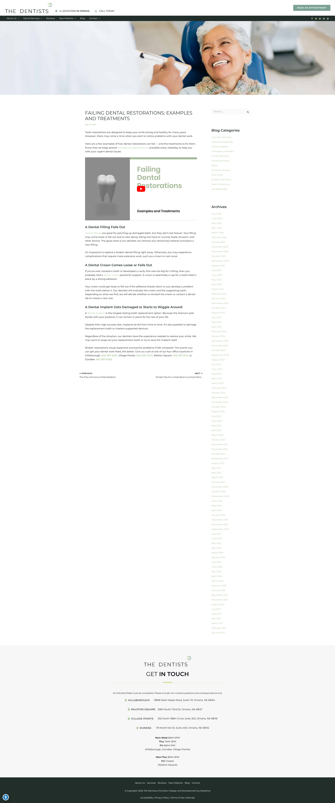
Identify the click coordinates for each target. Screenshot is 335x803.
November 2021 (219, 449)
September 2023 (220, 355)
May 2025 (216, 279)
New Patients (176, 783)
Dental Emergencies (222, 142)
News (214, 165)
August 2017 (217, 604)
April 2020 (216, 510)
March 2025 (217, 289)
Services (151, 783)
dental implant (96, 313)
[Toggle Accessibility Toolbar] (6, 797)
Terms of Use (177, 797)
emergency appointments (133, 147)
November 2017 (219, 600)
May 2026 (216, 223)
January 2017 (218, 632)
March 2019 (217, 552)
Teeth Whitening (220, 184)
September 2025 (220, 261)
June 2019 (216, 538)
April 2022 (216, 430)
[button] (311, 8)
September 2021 (220, 458)
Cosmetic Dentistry (221, 137)
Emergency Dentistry (222, 151)
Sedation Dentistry (221, 179)
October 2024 (218, 308)
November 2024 (219, 303)
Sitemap (190, 797)
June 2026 (216, 218)
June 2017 (216, 614)
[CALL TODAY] (105, 11)
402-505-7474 (144, 355)
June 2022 (216, 421)
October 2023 (218, 350)
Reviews (162, 783)
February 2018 (218, 585)
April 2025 (216, 284)
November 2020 (219, 487)
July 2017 (216, 609)
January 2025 (218, 298)
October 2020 (218, 491)
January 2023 (218, 392)
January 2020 (218, 515)
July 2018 (216, 562)
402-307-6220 (104, 359)
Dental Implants (219, 146)
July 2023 (216, 364)
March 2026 (217, 232)
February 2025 (218, 294)
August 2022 (218, 411)
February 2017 (218, 628)
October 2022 (218, 407)
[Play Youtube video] (141, 188)
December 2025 (219, 247)
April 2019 (216, 548)
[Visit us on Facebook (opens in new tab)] (312, 18)
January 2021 (218, 482)
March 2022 (217, 435)
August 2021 (217, 463)
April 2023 (216, 378)
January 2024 (218, 336)
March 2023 (217, 383)
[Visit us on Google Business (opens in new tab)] (316, 18)
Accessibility (146, 797)
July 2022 (216, 416)
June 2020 (216, 501)
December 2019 (219, 520)
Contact (196, 783)
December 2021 (219, 444)
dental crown (111, 275)
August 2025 (218, 265)
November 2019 (219, 524)
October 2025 (218, 256)
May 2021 (216, 468)
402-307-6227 (109, 355)
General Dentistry (220, 161)
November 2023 (219, 345)
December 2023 (219, 341)
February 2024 (219, 331)
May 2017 (216, 618)
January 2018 (218, 590)
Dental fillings (93, 233)
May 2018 (216, 571)
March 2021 (217, 477)
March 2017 (217, 623)
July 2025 (216, 270)
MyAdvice (205, 791)
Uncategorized (219, 189)
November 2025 (219, 251)
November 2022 (219, 402)
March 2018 (217, 581)
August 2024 (218, 312)
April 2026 (216, 228)
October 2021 (218, 454)
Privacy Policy (162, 797)
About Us (140, 783)
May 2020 (216, 505)
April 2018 (216, 576)
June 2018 (216, 567)
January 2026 (218, 242)
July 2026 (216, 214)
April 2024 (216, 327)
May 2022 (216, 425)
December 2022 (219, 397)
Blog (187, 783)
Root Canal (217, 175)
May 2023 (216, 374)
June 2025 (216, 275)
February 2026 (219, 237)
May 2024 (216, 322)
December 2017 (219, 595)
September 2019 (220, 529)
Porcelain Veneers (220, 170)
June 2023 (216, 369)
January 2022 (218, 439)
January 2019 (218, 557)
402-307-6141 (180, 355)
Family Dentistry (220, 156)
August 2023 (218, 359)
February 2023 (218, 388)
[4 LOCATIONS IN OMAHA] (72, 11)
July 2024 (216, 317)
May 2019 (216, 543)
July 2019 (216, 534)
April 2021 (216, 472)
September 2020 (220, 496)
